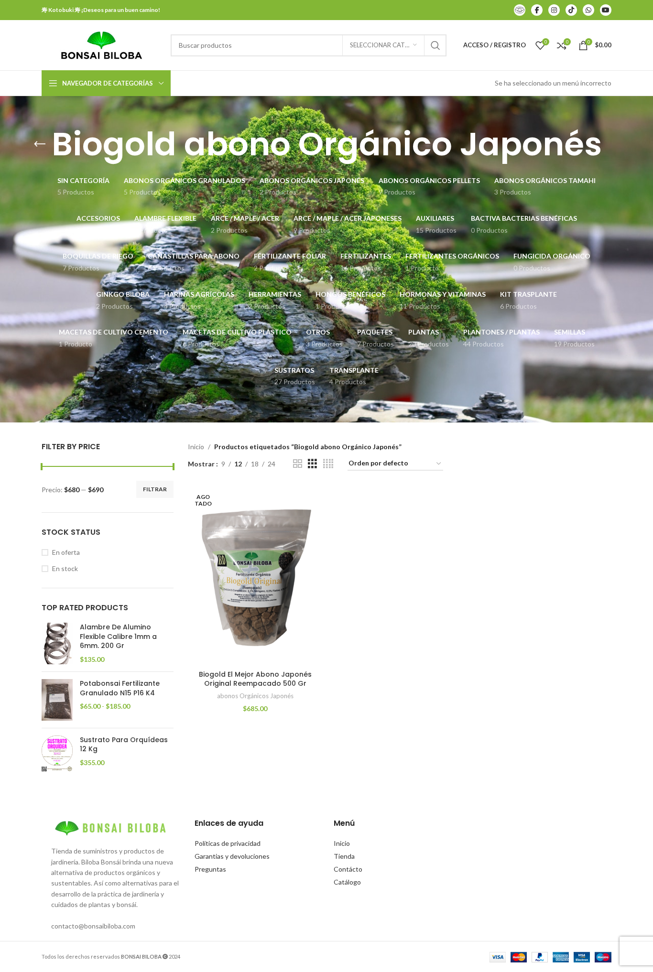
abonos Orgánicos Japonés (255, 696)
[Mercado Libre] (519, 10)
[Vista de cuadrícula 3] (312, 464)
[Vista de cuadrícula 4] (328, 464)
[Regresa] (40, 144)
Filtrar (155, 489)
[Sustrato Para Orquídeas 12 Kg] (57, 753)
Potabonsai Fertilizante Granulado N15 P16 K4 (120, 688)
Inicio (196, 447)
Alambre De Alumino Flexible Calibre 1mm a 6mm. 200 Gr (118, 636)
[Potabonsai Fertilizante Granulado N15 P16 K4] (57, 700)
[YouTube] (605, 10)
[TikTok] (571, 10)
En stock (65, 568)
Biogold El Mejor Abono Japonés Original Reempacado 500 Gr (255, 679)
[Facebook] (537, 10)
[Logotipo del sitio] (101, 44)
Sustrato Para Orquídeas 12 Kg (124, 744)
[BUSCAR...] (435, 45)
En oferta (66, 552)
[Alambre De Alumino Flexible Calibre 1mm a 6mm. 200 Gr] (57, 643)
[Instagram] (554, 10)
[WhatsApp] (588, 10)
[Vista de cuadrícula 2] (297, 464)
